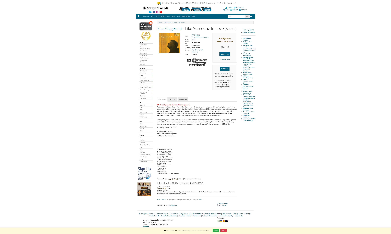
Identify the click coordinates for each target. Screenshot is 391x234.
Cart (226, 10)
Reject (223, 230)
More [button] (193, 16)
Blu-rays (142, 105)
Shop (141, 42)
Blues (141, 138)
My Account (240, 7)
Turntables (143, 98)
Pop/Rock (142, 140)
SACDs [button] (163, 16)
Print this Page (222, 205)
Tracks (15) (172, 99)
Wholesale (197, 216)
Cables (142, 75)
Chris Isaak (249, 113)
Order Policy (174, 214)
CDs (141, 107)
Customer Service (162, 214)
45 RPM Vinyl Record (179, 22)
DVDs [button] (157, 16)
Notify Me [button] (224, 69)
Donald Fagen (247, 54)
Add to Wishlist (225, 59)
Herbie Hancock (247, 73)
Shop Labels (143, 53)
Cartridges (143, 78)
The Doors (246, 116)
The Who (247, 39)
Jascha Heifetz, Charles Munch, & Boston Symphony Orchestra (249, 101)
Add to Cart (225, 54)
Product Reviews (144, 58)
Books (141, 124)
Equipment (143, 68)
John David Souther (248, 85)
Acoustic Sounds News (169, 216)
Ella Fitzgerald (169, 28)
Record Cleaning (144, 90)
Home (141, 214)
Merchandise (143, 126)
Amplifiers (143, 73)
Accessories (143, 71)
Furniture (142, 82)
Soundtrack (143, 157)
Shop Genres (143, 55)
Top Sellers (248, 30)
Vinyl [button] (152, 16)
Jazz (141, 150)
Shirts (141, 131)
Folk (141, 147)
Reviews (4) (183, 99)
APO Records (226, 214)
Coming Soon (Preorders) (144, 47)
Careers (189, 216)
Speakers (142, 96)
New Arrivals (143, 44)
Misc (141, 121)
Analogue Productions (213, 214)
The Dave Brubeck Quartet (248, 81)
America (245, 89)
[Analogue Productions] (195, 9)
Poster (142, 128)
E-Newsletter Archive (143, 61)
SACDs (142, 115)
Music (141, 103)
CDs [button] (168, 16)
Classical (142, 142)
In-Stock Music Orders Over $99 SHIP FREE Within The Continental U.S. (199, 3)
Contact (244, 10)
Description (162, 99)
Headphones (143, 85)
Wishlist (235, 10)
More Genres (143, 161)
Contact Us (238, 216)
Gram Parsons (247, 92)
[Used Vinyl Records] (184, 9)
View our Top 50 (248, 119)
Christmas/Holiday (145, 154)
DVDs (141, 110)
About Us (181, 216)
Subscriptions (186, 16)
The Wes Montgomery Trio (249, 48)
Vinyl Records (144, 117)
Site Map (142, 64)
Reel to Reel (143, 112)
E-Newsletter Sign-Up (226, 216)
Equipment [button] (146, 16)
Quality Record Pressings (241, 214)
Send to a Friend (223, 203)
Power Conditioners (145, 87)
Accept (216, 230)
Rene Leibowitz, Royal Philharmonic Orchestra (249, 64)
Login (229, 7)
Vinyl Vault (183, 214)
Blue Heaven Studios (196, 214)
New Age (142, 152)
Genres (142, 135)
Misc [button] (178, 16)
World (141, 159)
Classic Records (154, 216)
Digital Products (144, 80)
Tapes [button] (173, 16)
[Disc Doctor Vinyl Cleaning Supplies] (206, 9)
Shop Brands (143, 51)
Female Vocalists (144, 145)
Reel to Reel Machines (143, 92)
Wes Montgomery (248, 77)
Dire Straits (248, 109)
